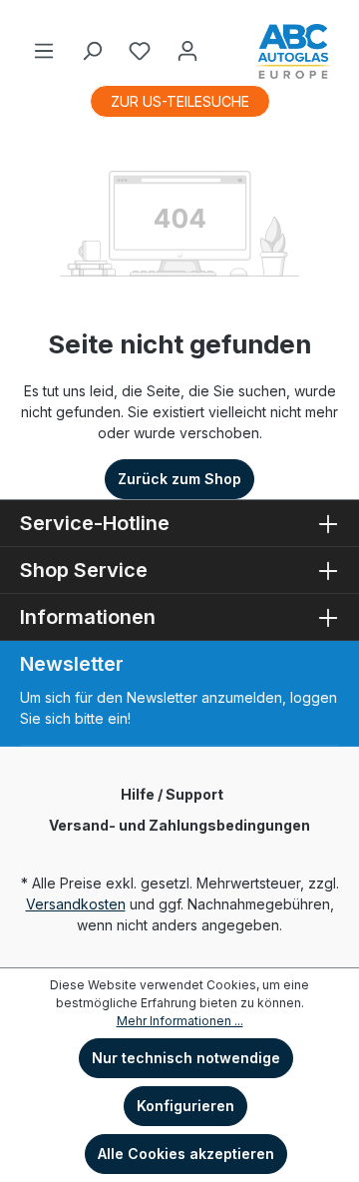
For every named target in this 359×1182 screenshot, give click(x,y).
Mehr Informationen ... (180, 1020)
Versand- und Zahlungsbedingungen (179, 825)
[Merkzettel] (140, 51)
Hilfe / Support (172, 794)
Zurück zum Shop (179, 478)
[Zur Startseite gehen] (293, 51)
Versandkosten (76, 903)
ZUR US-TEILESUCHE (180, 101)
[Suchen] (92, 51)
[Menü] (44, 51)
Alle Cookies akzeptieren (186, 1153)
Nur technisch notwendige (186, 1057)
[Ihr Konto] (187, 51)
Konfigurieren (185, 1105)
